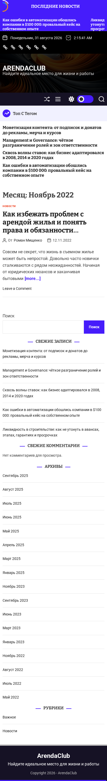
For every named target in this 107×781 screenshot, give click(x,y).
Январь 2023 (13, 642)
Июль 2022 (12, 683)
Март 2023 (12, 628)
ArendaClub (24, 68)
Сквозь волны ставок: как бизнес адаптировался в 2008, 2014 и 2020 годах (53, 155)
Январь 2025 (13, 573)
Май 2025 (11, 531)
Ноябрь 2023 (14, 586)
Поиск (9, 315)
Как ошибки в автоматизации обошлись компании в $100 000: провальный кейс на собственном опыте (47, 170)
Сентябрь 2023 (15, 600)
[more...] (33, 278)
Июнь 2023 (12, 614)
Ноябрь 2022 (14, 656)
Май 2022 (11, 697)
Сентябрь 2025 (15, 476)
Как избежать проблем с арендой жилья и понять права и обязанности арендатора (44, 226)
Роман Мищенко (28, 240)
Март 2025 (12, 559)
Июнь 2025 (12, 517)
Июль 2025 (12, 503)
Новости (9, 206)
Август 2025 (13, 489)
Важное (9, 717)
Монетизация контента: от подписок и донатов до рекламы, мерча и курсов (52, 130)
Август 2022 (13, 670)
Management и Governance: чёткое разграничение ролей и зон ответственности (50, 143)
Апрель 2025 (13, 545)
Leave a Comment (17, 288)
